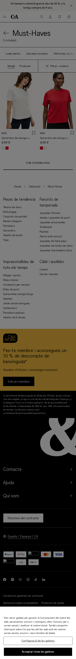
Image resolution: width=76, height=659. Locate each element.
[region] (38, 633)
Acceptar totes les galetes (38, 651)
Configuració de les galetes (38, 640)
